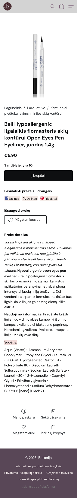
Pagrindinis (13, 108)
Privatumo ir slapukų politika (23, 472)
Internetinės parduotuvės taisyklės (38, 466)
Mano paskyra (24, 417)
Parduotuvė (36, 108)
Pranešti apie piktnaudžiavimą (38, 479)
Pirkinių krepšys (53, 433)
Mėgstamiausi (24, 433)
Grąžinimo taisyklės (59, 472)
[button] (7, 6)
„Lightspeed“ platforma (38, 486)
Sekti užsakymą (53, 417)
